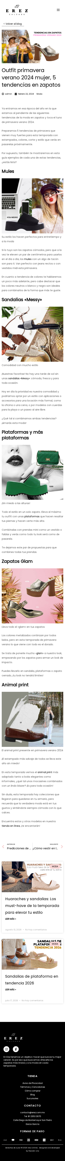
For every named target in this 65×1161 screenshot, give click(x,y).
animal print (44, 772)
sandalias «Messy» (19, 378)
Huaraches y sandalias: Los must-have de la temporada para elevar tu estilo (32, 905)
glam (39, 653)
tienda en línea (11, 826)
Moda (39, 94)
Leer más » (10, 918)
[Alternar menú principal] (58, 10)
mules (27, 259)
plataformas (32, 516)
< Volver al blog (12, 24)
